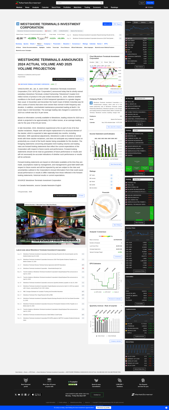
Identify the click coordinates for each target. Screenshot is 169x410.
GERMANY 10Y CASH (133, 358)
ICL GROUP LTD (131, 104)
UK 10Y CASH (131, 365)
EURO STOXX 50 (132, 54)
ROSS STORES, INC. (133, 187)
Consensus (76, 44)
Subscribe (150, 3)
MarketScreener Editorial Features (104, 47)
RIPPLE (129, 333)
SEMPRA (129, 155)
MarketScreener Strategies (23, 50)
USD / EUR (129, 242)
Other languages (88, 47)
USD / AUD (129, 258)
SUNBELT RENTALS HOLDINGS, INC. (137, 112)
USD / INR (128, 251)
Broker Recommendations (30, 47)
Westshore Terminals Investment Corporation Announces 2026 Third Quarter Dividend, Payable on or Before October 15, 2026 (94, 38)
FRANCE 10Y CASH (132, 363)
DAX (128, 49)
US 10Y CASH (131, 356)
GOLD (127, 291)
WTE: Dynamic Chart (115, 92)
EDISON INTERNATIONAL (134, 153)
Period (106, 62)
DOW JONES (130, 40)
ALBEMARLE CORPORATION (135, 143)
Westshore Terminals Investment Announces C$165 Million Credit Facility (42, 314)
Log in (142, 3)
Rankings (114, 7)
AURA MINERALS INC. (133, 108)
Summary (19, 44)
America (143, 22)
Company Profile (96, 99)
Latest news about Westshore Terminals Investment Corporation (41, 250)
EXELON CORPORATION (134, 195)
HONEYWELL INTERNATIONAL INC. (137, 119)
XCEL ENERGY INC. (132, 200)
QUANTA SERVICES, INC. (134, 146)
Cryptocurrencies (131, 309)
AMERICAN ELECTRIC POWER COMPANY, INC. (137, 151)
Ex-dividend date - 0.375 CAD (114, 122)
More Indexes (139, 67)
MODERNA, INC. (131, 136)
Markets (19, 7)
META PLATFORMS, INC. (134, 106)
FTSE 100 (130, 47)
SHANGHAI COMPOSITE (134, 56)
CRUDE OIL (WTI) (130, 293)
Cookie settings (63, 402)
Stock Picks (56, 7)
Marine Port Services (116, 119)
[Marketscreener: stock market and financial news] (28, 2)
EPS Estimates (95, 263)
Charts (32, 44)
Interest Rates (130, 342)
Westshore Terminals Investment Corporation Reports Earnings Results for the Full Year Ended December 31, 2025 (51, 299)
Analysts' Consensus (98, 232)
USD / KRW (129, 260)
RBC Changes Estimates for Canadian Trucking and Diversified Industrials (43, 291)
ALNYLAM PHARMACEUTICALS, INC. (137, 191)
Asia (150, 22)
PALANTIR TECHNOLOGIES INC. (136, 189)
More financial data (116, 164)
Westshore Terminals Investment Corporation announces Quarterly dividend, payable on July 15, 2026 (50, 282)
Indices (129, 22)
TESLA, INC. (130, 101)
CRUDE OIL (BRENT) (131, 295)
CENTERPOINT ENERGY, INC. (135, 148)
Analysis (35, 7)
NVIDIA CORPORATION (133, 116)
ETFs (106, 44)
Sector (99, 44)
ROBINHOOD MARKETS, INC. (135, 133)
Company (47, 44)
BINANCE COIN (131, 330)
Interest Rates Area (139, 369)
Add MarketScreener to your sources (65, 79)
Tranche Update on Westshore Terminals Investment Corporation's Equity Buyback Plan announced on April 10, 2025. (50, 273)
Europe (136, 22)
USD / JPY (128, 256)
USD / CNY (129, 254)
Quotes (26, 44)
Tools (106, 7)
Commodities (129, 276)
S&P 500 (129, 38)
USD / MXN (129, 247)
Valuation (66, 44)
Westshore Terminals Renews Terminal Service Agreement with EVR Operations (44, 265)
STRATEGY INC (131, 182)
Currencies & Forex (139, 271)
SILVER (128, 298)
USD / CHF (129, 267)
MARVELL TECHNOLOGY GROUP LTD (137, 204)
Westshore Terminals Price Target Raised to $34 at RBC (38, 295)
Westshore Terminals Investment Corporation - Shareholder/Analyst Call (42, 268)
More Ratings (117, 225)
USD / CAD (129, 245)
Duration (92, 62)
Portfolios (67, 7)
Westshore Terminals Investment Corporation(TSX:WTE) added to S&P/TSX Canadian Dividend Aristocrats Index (51, 319)
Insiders (48, 47)
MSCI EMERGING (132, 61)
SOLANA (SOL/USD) (132, 328)
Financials (57, 44)
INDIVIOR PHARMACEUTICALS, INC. (137, 121)
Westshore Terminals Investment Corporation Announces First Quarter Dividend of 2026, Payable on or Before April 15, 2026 (50, 305)
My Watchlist (129, 98)
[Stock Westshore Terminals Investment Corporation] (55, 84)
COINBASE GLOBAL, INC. (134, 138)
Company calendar (116, 341)
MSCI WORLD (131, 63)
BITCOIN (129, 324)
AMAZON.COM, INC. (132, 114)
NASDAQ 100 (131, 43)
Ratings (85, 44)
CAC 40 (129, 52)
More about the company (114, 127)
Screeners (97, 7)
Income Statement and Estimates (102, 134)
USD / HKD (129, 263)
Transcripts (56, 47)
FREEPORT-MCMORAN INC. (135, 140)
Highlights (42, 47)
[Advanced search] (101, 2)
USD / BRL (129, 249)
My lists (140, 124)
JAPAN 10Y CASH (132, 361)
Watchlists (77, 7)
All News (18, 47)
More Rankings (139, 173)
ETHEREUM (130, 326)
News (27, 7)
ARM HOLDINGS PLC (133, 197)
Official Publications (76, 47)
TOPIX (129, 58)
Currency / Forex (130, 228)
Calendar (45, 7)
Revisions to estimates (115, 299)
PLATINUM (129, 300)
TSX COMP (130, 45)
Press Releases (65, 47)
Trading (87, 7)
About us (87, 402)
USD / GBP (129, 265)
